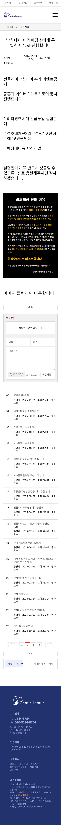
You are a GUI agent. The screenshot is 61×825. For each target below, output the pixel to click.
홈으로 (13, 764)
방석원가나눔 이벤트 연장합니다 (29, 610)
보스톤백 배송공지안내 (25, 443)
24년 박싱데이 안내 (23, 626)
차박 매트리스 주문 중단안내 (28, 542)
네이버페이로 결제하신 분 (26, 411)
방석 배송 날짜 (21, 593)
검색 (51, 663)
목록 (30, 307)
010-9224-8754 (25, 722)
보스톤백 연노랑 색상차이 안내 (29, 475)
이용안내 (24, 764)
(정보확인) (22, 795)
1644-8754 (22, 719)
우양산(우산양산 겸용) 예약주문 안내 (32, 491)
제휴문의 (34, 767)
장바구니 (22, 3)
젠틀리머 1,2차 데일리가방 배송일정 (31, 523)
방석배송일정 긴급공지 (25, 577)
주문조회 (38, 3)
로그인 (7, 3)
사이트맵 (14, 770)
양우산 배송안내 (21, 395)
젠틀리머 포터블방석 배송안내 (28, 507)
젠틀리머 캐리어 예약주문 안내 (29, 459)
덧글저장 (46, 374)
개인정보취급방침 (18, 767)
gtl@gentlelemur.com (30, 806)
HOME (10, 27)
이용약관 (35, 764)
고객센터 (53, 3)
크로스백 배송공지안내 (25, 427)
